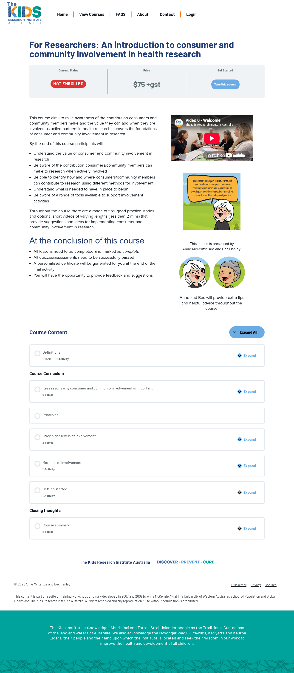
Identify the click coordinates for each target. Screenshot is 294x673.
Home (62, 14)
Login (191, 14)
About (142, 14)
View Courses (91, 14)
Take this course (225, 84)
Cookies (271, 585)
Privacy (256, 585)
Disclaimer (238, 585)
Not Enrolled (68, 83)
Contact (167, 14)
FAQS (121, 14)
